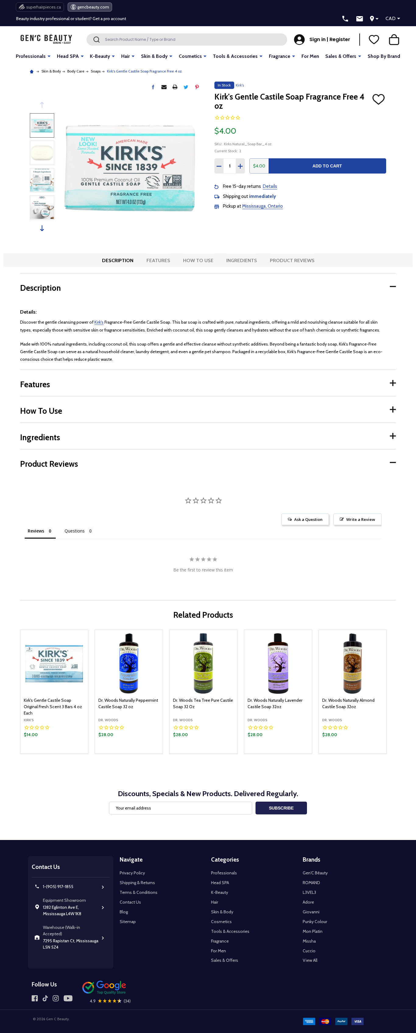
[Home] (32, 71)
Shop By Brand (384, 56)
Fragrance (279, 56)
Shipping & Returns (137, 882)
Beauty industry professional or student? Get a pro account (71, 13)
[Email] (164, 87)
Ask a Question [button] (308, 519)
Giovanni (311, 912)
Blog (124, 912)
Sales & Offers (340, 56)
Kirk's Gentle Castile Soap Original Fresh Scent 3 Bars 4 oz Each (53, 706)
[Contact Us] (359, 19)
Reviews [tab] (36, 531)
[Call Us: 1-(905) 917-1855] (345, 19)
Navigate (131, 859)
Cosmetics (190, 56)
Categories (225, 859)
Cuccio (309, 951)
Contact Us (130, 902)
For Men (310, 56)
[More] (49, 55)
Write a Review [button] (360, 519)
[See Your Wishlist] (374, 39)
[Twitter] (186, 87)
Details (270, 186)
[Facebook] (153, 87)
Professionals (31, 56)
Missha (309, 941)
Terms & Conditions (138, 892)
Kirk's (99, 322)
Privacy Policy (132, 873)
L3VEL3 (309, 892)
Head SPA (68, 56)
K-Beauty (100, 56)
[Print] (175, 87)
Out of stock (129, 753)
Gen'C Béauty (315, 873)
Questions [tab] (75, 531)
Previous (42, 105)
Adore (308, 902)
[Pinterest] (197, 87)
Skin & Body (154, 56)
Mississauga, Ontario (262, 206)
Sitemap (128, 921)
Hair (125, 56)
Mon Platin (313, 931)
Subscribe (281, 808)
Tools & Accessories (235, 56)
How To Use (198, 260)
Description (117, 260)
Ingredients (241, 260)
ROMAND (311, 882)
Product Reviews (292, 260)
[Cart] (394, 39)
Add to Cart (327, 165)
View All (310, 960)
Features (158, 260)
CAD (391, 18)
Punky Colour (315, 921)
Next (42, 228)
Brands (311, 859)
